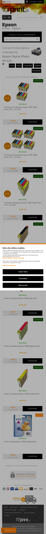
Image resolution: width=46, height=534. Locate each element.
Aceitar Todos (23, 272)
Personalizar (23, 278)
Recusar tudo (23, 285)
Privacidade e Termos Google (13, 258)
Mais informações (9, 265)
